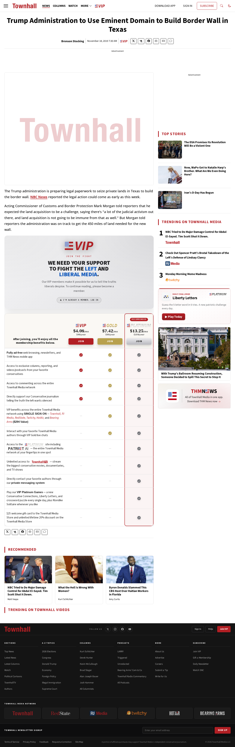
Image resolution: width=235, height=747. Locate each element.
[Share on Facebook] (149, 41)
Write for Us (161, 676)
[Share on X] (133, 41)
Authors (8, 689)
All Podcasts (123, 682)
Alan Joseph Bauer (89, 676)
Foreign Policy (49, 676)
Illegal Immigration (51, 682)
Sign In (198, 629)
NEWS (46, 6)
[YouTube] (130, 629)
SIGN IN (187, 6)
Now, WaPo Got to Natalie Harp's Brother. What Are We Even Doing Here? (205, 171)
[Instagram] (115, 629)
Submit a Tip (161, 670)
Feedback (43, 742)
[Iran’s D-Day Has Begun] (170, 200)
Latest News (10, 657)
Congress (46, 657)
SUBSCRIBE (207, 6)
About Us (159, 651)
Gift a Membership (202, 657)
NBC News (38, 197)
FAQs (210, 629)
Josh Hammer (87, 682)
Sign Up (222, 730)
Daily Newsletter (201, 664)
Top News (9, 651)
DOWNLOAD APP (165, 6)
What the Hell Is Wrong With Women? (76, 589)
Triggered (122, 657)
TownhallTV (10, 682)
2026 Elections (49, 651)
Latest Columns (11, 664)
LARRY (121, 651)
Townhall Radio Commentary (132, 676)
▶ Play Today (173, 317)
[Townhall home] (17, 629)
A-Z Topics (48, 643)
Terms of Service (11, 742)
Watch (7, 670)
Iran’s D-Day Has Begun (199, 193)
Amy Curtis (114, 599)
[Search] (221, 6)
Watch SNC (198, 670)
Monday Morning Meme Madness (186, 274)
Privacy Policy (29, 742)
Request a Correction (62, 742)
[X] (108, 629)
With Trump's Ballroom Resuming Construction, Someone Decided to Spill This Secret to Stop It (191, 375)
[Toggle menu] (6, 6)
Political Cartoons (13, 676)
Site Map (79, 742)
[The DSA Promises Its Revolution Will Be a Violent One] (170, 150)
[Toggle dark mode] (229, 6)
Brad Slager (86, 670)
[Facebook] (122, 629)
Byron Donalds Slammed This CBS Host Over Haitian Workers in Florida (128, 591)
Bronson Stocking (72, 41)
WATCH (73, 6)
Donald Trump (49, 664)
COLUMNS (59, 6)
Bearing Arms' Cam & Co (130, 670)
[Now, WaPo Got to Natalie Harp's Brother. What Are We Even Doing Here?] (170, 175)
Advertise (159, 657)
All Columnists (87, 689)
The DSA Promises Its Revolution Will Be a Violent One (205, 144)
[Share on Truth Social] (141, 41)
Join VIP (224, 629)
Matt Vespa (13, 599)
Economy (46, 670)
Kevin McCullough (88, 664)
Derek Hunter (86, 657)
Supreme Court (49, 689)
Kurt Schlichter (65, 599)
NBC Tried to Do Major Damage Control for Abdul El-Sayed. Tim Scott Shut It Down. (28, 591)
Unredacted (123, 664)
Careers (159, 664)
